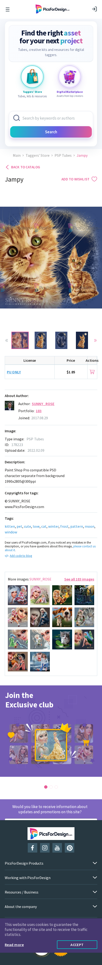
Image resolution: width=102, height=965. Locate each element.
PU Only (14, 372)
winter (53, 526)
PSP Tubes (63, 155)
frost (64, 526)
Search (51, 131)
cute (27, 526)
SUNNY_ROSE (43, 403)
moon (89, 526)
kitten (10, 526)
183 (39, 410)
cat (43, 526)
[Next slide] (95, 340)
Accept (77, 944)
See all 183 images (79, 579)
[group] (51, 731)
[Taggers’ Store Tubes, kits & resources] (32, 76)
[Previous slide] (7, 340)
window (11, 532)
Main (17, 155)
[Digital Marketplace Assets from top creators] (69, 76)
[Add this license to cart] (92, 371)
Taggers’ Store (38, 155)
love (36, 526)
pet (19, 526)
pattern (76, 526)
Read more (14, 944)
